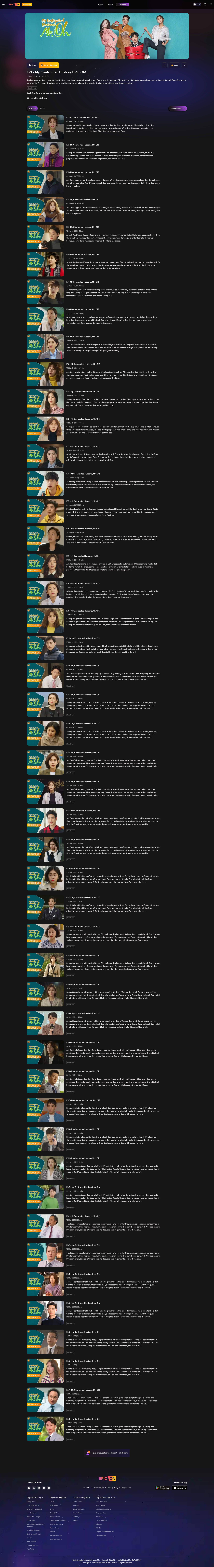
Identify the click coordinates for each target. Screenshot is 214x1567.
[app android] (163, 1488)
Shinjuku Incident (56, 1535)
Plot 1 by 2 (76, 1517)
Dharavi (99, 1524)
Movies (111, 4)
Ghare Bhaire (101, 1535)
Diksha (98, 1528)
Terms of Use (99, 1488)
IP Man (52, 1509)
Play (33, 65)
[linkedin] (39, 1488)
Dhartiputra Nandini (34, 1509)
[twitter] (34, 1488)
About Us (86, 1488)
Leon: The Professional (58, 1520)
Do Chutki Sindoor (33, 1530)
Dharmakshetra (33, 1505)
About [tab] (42, 108)
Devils (52, 1502)
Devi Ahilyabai (101, 1502)
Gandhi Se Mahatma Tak (105, 1532)
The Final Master (56, 1539)
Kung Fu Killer (55, 1517)
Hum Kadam (31, 1541)
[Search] (205, 4)
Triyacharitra (101, 1513)
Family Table (77, 1513)
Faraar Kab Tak (32, 1545)
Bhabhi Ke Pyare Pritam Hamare (35, 1525)
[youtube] (44, 1488)
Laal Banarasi (32, 1513)
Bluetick (76, 1520)
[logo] (107, 1478)
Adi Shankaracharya (103, 1509)
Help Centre (126, 1488)
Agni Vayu (30, 1549)
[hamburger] (3, 4)
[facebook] (29, 1488)
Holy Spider (54, 1505)
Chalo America (101, 1520)
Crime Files (31, 1520)
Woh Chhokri (100, 1505)
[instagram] (49, 1488)
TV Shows (123, 4)
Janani (29, 1538)
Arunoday (99, 1517)
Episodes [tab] (32, 108)
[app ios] (179, 1488)
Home (100, 4)
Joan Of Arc (54, 1513)
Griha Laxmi (77, 1502)
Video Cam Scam (79, 1509)
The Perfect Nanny (57, 1524)
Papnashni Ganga (33, 1517)
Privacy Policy (112, 1488)
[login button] (211, 4)
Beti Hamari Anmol (33, 1534)
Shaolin (52, 1532)
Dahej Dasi (31, 1502)
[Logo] (14, 4)
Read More (32, 88)
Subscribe (27, 4)
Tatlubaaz (76, 1505)
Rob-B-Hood (54, 1528)
